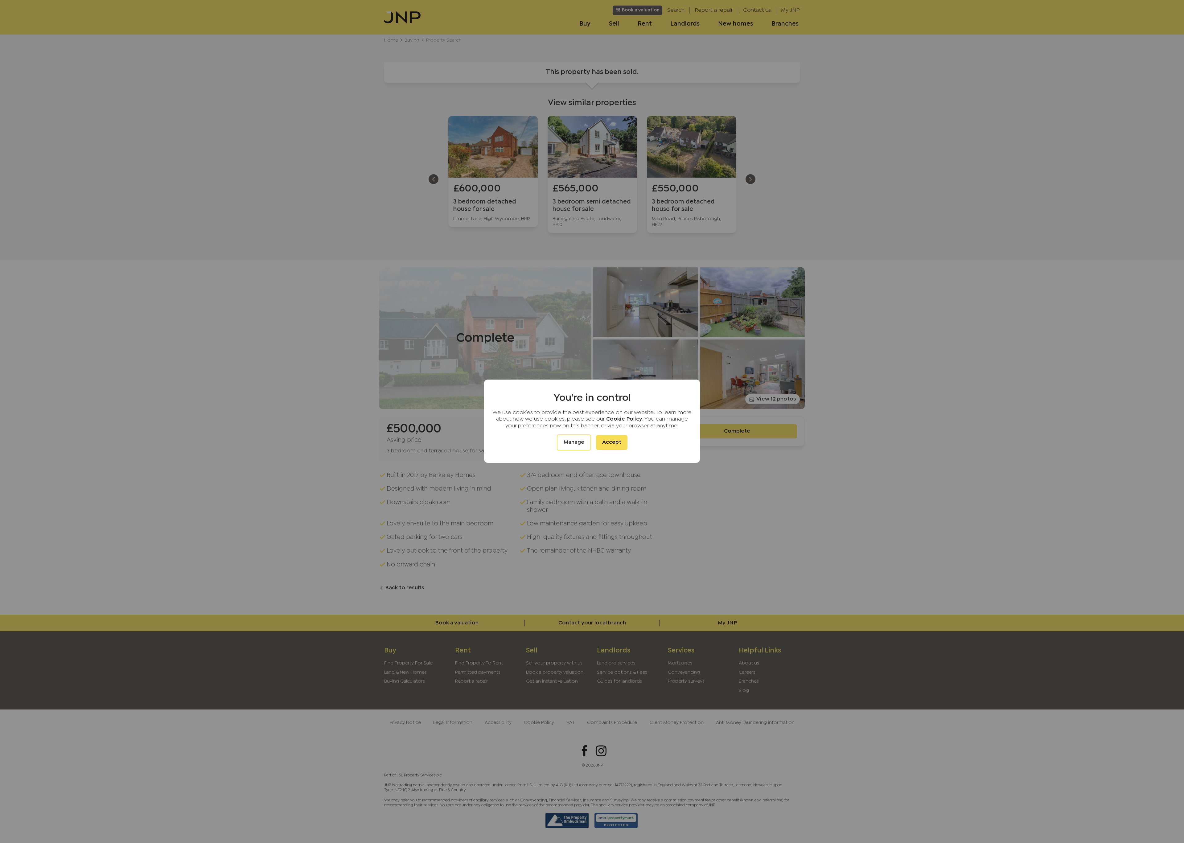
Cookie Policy (624, 419)
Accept (611, 442)
